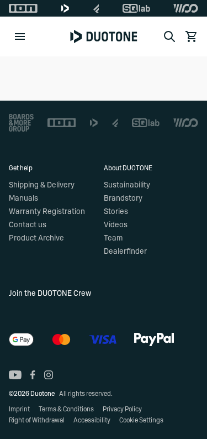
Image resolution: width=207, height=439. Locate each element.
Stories (116, 212)
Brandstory (123, 198)
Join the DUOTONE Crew (50, 293)
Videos (116, 225)
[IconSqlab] (136, 8)
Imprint (19, 409)
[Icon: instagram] (48, 374)
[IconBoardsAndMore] (21, 123)
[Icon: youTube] (15, 374)
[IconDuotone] (65, 8)
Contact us (27, 225)
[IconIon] (23, 8)
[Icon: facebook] (32, 374)
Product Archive (36, 238)
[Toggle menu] (20, 36)
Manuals (23, 198)
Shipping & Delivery (42, 185)
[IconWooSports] (185, 8)
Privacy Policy (122, 409)
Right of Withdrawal (37, 420)
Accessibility (91, 420)
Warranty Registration (47, 212)
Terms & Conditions (66, 409)
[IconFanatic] (96, 8)
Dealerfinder (125, 251)
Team (113, 238)
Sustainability (127, 185)
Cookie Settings (141, 420)
